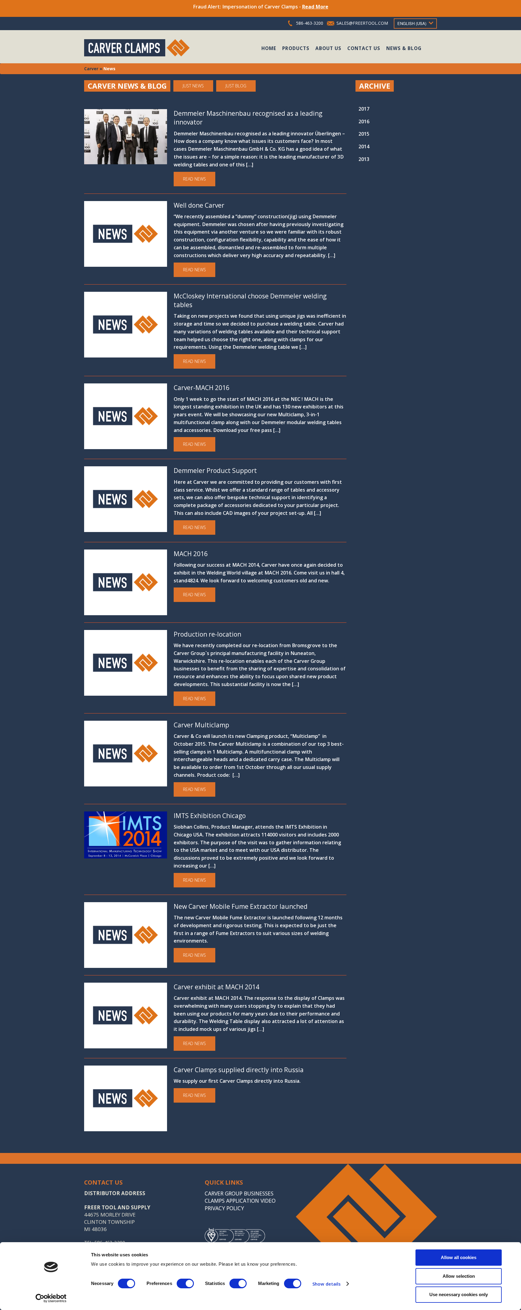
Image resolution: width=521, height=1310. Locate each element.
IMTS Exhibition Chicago (210, 815)
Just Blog (236, 86)
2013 (363, 159)
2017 (363, 108)
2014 (363, 146)
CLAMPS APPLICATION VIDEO (240, 1200)
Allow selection (459, 1276)
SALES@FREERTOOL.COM (362, 23)
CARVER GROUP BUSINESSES (239, 1193)
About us (328, 48)
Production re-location (207, 634)
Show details (326, 1284)
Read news (194, 179)
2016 (363, 121)
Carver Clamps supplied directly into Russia (239, 1070)
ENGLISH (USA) (411, 23)
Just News (193, 86)
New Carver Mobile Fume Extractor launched (241, 906)
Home (268, 48)
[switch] (185, 1283)
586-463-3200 (309, 23)
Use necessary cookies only (458, 1294)
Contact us (363, 48)
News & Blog (404, 48)
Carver (91, 68)
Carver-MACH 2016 (201, 387)
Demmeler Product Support (215, 470)
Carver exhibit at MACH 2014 (216, 987)
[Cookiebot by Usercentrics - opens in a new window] (51, 1298)
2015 (363, 134)
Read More (315, 6)
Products (295, 48)
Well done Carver (199, 205)
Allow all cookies (458, 1257)
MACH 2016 (191, 554)
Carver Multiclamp (201, 725)
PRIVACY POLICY (224, 1208)
